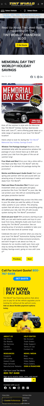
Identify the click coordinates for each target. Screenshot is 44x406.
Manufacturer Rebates (12, 366)
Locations (8, 349)
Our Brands (8, 341)
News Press (28, 359)
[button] (2, 4)
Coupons (7, 356)
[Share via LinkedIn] (41, 77)
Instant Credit (9, 361)
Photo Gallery (29, 364)
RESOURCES (9, 353)
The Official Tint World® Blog (30, 15)
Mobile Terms (26, 397)
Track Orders (29, 341)
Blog (25, 356)
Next (30, 259)
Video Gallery (29, 361)
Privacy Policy (5, 395)
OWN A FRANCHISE (32, 366)
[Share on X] (35, 77)
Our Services (9, 344)
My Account (29, 339)
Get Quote (23, 45)
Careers (7, 347)
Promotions (7, 17)
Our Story (7, 339)
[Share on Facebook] (31, 77)
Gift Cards (8, 359)
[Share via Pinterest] (38, 77)
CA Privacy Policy (27, 395)
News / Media (15, 15)
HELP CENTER (30, 336)
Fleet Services (9, 364)
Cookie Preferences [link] (12, 400)
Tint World (6, 15)
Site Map (25, 400)
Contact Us (28, 349)
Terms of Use (29, 347)
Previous (17, 259)
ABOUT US (8, 336)
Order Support (30, 344)
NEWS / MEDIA (30, 353)
